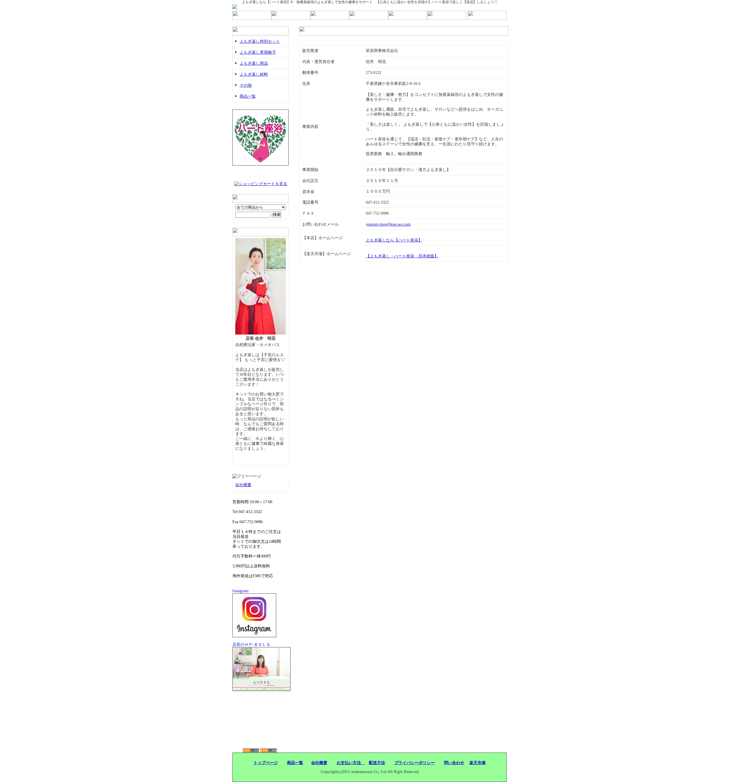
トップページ (265, 763)
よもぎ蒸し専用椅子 (258, 52)
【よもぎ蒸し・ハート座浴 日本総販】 (402, 256)
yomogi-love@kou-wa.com (388, 224)
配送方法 (377, 763)
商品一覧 (248, 96)
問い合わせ (454, 763)
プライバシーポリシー (414, 763)
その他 (246, 85)
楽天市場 (477, 763)
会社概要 (243, 485)
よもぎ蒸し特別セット (260, 41)
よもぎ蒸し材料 (254, 74)
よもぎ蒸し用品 (254, 63)
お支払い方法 (351, 763)
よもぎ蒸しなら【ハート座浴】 (394, 240)
